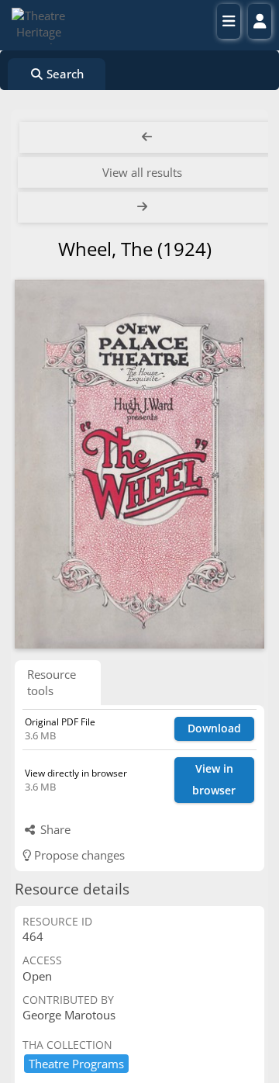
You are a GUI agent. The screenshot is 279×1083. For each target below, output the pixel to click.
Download (214, 728)
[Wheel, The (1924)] (139, 464)
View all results (142, 172)
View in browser (214, 779)
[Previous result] (147, 137)
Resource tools (51, 682)
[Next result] (144, 207)
